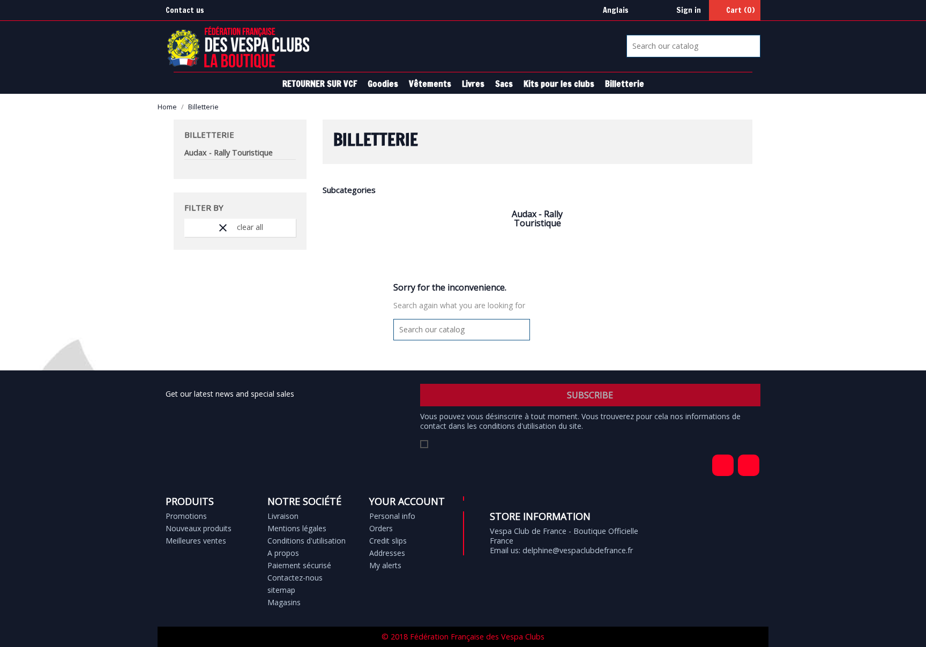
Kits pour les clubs (559, 84)
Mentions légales (296, 528)
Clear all (239, 227)
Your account (407, 501)
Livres (473, 84)
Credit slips (388, 541)
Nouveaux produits (199, 528)
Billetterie (624, 84)
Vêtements (430, 84)
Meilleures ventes (196, 541)
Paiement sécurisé (299, 565)
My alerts (385, 565)
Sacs (504, 84)
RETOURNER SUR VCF (319, 84)
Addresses (387, 553)
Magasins (284, 602)
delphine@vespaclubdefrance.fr (577, 550)
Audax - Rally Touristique (228, 153)
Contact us (185, 10)
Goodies (383, 84)
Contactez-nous (295, 577)
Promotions (186, 516)
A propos (283, 553)
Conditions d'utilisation (306, 541)
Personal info (392, 516)
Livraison (282, 516)
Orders (381, 528)
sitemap (281, 590)
